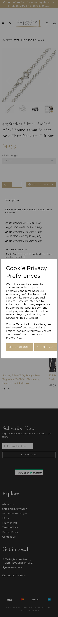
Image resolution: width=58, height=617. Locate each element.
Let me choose (19, 347)
